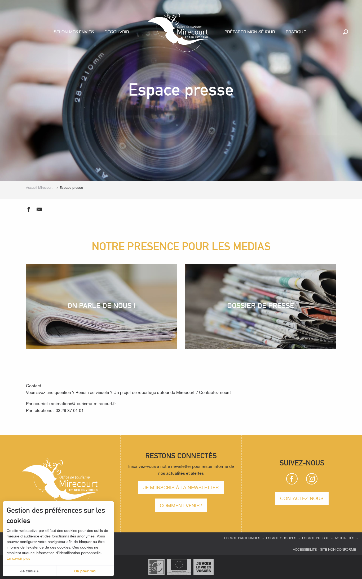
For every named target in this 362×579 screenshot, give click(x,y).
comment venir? (181, 505)
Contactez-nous (302, 498)
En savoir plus (18, 558)
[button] (345, 32)
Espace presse (315, 538)
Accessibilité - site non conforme (324, 549)
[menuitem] (75, 32)
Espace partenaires (242, 538)
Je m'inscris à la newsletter (181, 487)
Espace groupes (281, 538)
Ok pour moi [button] (85, 571)
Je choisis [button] (29, 571)
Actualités (344, 538)
